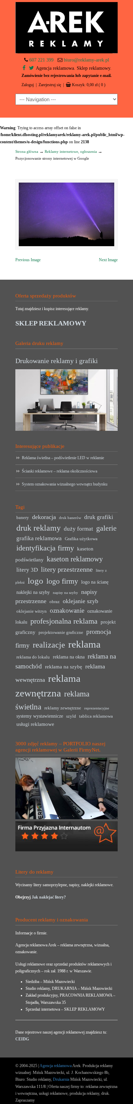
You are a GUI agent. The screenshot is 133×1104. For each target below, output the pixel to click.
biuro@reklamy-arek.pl (86, 60)
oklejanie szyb (80, 601)
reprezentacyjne (96, 708)
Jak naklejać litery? (49, 897)
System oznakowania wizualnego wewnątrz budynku (64, 484)
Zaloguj (27, 85)
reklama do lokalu (33, 657)
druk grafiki (98, 517)
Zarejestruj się (50, 85)
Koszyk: (88, 85)
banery (22, 517)
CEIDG (22, 1039)
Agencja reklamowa (56, 1065)
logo (35, 580)
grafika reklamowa (39, 538)
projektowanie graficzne (61, 632)
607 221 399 (41, 60)
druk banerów (70, 518)
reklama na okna (69, 657)
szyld (71, 716)
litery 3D (27, 570)
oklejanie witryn (31, 611)
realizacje (49, 644)
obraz (54, 601)
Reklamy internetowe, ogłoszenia (71, 151)
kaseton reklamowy (75, 559)
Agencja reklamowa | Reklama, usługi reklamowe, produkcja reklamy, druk (66, 27)
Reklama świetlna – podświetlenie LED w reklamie (63, 457)
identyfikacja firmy (45, 548)
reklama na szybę (63, 666)
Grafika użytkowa (81, 538)
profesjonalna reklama (64, 621)
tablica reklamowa (96, 716)
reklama (84, 644)
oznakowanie (67, 610)
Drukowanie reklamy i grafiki (56, 360)
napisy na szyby (65, 593)
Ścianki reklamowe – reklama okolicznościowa (59, 471)
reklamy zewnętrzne (62, 708)
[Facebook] (24, 68)
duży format (78, 529)
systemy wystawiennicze (39, 716)
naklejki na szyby (33, 592)
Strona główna (26, 151)
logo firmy (62, 581)
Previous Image (28, 259)
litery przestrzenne (67, 569)
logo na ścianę (94, 582)
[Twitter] (31, 68)
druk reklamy (38, 527)
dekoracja (44, 517)
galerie (106, 528)
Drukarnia (60, 1079)
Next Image (108, 259)
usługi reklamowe (35, 724)
